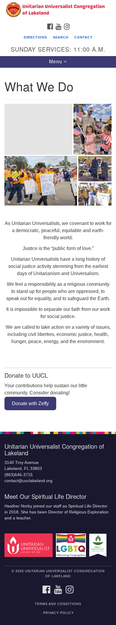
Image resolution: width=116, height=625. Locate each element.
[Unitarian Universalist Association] (29, 545)
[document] (58, 246)
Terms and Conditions (58, 604)
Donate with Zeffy (30, 403)
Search (60, 37)
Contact (83, 37)
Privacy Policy (58, 613)
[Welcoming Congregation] (72, 545)
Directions (35, 37)
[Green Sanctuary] (99, 545)
